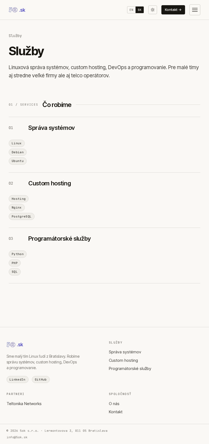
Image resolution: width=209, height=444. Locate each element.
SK (140, 10)
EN (131, 10)
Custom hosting (123, 360)
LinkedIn (18, 379)
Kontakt (115, 411)
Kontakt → (173, 9)
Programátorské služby (130, 368)
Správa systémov (125, 351)
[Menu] (194, 9)
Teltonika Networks (24, 403)
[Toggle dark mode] (152, 9)
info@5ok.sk (17, 437)
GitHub (41, 379)
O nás (114, 403)
